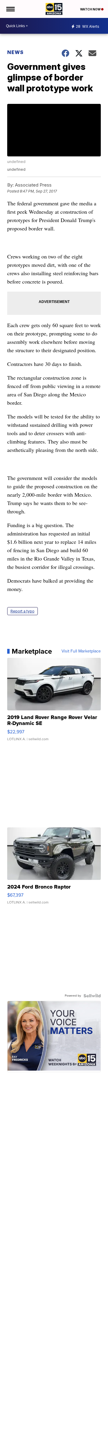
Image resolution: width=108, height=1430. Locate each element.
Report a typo (22, 611)
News (15, 52)
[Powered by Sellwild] (92, 996)
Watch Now (90, 9)
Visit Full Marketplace (81, 651)
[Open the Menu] (10, 8)
